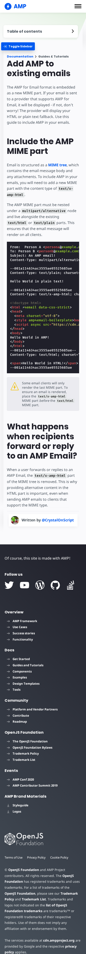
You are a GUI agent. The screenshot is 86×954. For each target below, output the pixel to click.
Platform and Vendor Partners (35, 709)
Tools (16, 689)
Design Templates (26, 683)
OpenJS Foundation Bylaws (32, 747)
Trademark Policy (26, 753)
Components (22, 671)
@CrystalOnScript (58, 520)
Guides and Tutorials (28, 665)
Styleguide (20, 805)
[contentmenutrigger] (41, 31)
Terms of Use (13, 857)
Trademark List (24, 760)
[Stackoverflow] (70, 585)
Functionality (23, 639)
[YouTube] (24, 585)
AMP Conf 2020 (23, 779)
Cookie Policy (59, 857)
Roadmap (20, 721)
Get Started (21, 659)
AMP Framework (25, 621)
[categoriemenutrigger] (18, 46)
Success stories (24, 633)
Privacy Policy (36, 857)
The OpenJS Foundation (30, 741)
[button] (78, 6)
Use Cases (20, 627)
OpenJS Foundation (23, 870)
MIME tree (57, 164)
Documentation (20, 56)
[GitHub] (55, 585)
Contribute (21, 715)
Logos (17, 811)
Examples (20, 677)
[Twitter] (9, 585)
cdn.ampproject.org (59, 940)
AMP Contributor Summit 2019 (35, 785)
